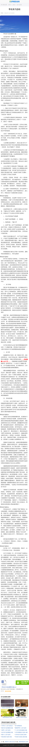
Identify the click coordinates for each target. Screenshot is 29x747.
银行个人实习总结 (5, 734)
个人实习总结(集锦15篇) (21, 730)
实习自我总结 (18, 725)
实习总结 (19, 4)
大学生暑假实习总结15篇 (21, 732)
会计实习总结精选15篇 (7, 732)
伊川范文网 (12, 745)
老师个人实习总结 (5, 730)
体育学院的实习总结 (23, 741)
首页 (9, 4)
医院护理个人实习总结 (20, 728)
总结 (14, 4)
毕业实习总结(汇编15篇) (21, 736)
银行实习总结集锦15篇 (7, 728)
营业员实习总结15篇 (6, 736)
